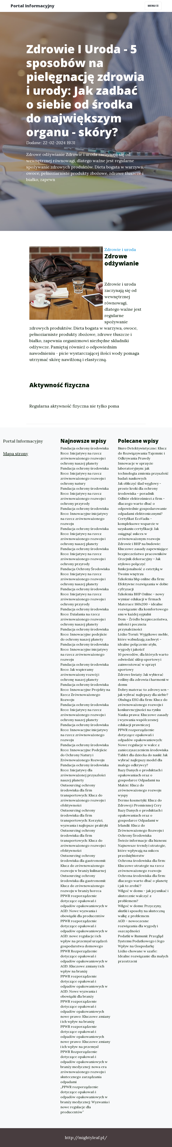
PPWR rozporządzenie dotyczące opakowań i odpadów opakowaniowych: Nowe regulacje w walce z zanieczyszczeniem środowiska (143, 740)
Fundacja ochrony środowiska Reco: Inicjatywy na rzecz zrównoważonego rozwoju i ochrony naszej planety (84, 455)
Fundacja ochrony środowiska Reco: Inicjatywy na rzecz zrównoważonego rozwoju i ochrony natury (84, 475)
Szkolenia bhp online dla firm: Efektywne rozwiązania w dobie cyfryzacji (143, 584)
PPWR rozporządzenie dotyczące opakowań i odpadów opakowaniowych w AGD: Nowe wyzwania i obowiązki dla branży (84, 986)
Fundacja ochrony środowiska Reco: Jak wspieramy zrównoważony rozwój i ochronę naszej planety (84, 672)
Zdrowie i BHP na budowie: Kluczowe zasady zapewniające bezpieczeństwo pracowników (143, 549)
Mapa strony (15, 453)
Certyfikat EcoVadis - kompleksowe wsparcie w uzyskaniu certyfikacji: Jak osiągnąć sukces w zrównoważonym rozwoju (139, 529)
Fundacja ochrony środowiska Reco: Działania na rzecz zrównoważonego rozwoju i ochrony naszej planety (84, 616)
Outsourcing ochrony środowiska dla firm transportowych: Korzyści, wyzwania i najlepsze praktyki (84, 817)
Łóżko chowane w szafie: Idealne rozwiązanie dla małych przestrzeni (143, 956)
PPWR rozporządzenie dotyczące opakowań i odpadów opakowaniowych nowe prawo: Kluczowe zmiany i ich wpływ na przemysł (85, 1036)
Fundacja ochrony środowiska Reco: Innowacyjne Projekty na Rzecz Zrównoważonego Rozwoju (85, 692)
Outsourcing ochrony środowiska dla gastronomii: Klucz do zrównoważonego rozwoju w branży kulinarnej (83, 863)
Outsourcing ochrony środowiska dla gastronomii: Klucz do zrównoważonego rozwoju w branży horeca (83, 883)
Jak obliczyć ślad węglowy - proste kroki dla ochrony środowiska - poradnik (139, 488)
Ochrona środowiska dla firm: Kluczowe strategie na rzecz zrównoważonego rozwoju (141, 865)
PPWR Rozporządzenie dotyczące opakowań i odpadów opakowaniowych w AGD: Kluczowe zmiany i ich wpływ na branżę (84, 961)
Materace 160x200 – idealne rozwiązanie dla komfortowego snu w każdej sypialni (143, 609)
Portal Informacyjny (32, 6)
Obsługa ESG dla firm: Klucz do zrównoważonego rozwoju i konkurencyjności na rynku (142, 705)
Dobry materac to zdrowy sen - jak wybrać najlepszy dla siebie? (143, 692)
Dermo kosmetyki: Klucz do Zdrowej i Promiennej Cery (140, 802)
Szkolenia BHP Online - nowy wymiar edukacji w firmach (141, 596)
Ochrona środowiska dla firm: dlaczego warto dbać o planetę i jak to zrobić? (143, 881)
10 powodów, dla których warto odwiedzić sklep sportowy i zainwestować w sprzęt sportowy (143, 662)
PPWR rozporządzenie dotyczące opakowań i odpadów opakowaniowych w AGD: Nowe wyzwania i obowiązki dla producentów (84, 906)
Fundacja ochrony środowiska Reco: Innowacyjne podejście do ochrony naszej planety (84, 634)
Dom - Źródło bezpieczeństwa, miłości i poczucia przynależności (143, 624)
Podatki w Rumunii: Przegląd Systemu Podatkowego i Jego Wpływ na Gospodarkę (141, 941)
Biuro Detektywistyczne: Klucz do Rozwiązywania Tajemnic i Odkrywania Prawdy (142, 453)
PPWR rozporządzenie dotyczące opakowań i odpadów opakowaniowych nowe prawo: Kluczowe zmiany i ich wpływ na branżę (85, 1011)
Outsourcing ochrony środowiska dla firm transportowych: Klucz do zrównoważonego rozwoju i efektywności (83, 795)
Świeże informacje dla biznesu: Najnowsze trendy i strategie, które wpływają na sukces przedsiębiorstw (142, 848)
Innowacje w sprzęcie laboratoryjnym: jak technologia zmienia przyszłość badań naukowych (143, 470)
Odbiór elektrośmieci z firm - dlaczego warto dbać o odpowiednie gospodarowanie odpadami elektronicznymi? (142, 506)
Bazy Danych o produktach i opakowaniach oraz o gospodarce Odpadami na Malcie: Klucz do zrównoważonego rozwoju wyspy (140, 782)
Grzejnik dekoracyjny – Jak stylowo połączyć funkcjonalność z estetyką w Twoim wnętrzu (140, 566)
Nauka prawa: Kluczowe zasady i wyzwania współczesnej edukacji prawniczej (143, 720)
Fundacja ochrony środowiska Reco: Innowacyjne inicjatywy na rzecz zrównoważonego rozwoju (84, 516)
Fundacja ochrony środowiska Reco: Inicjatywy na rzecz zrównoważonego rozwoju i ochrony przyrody (84, 496)
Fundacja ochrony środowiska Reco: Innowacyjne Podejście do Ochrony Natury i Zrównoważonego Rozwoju (84, 752)
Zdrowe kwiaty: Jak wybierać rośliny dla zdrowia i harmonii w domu (143, 679)
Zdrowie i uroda (120, 249)
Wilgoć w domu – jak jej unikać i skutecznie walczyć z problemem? (143, 896)
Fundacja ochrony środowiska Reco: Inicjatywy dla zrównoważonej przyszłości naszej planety (84, 772)
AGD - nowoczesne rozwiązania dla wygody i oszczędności (138, 926)
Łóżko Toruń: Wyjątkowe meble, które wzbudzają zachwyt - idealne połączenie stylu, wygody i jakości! (143, 641)
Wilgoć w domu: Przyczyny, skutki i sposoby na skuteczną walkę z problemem (141, 911)
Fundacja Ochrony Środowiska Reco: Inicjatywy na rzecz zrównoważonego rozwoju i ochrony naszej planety (85, 576)
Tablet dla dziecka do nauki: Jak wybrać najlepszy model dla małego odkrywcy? (143, 760)
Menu (152, 6)
